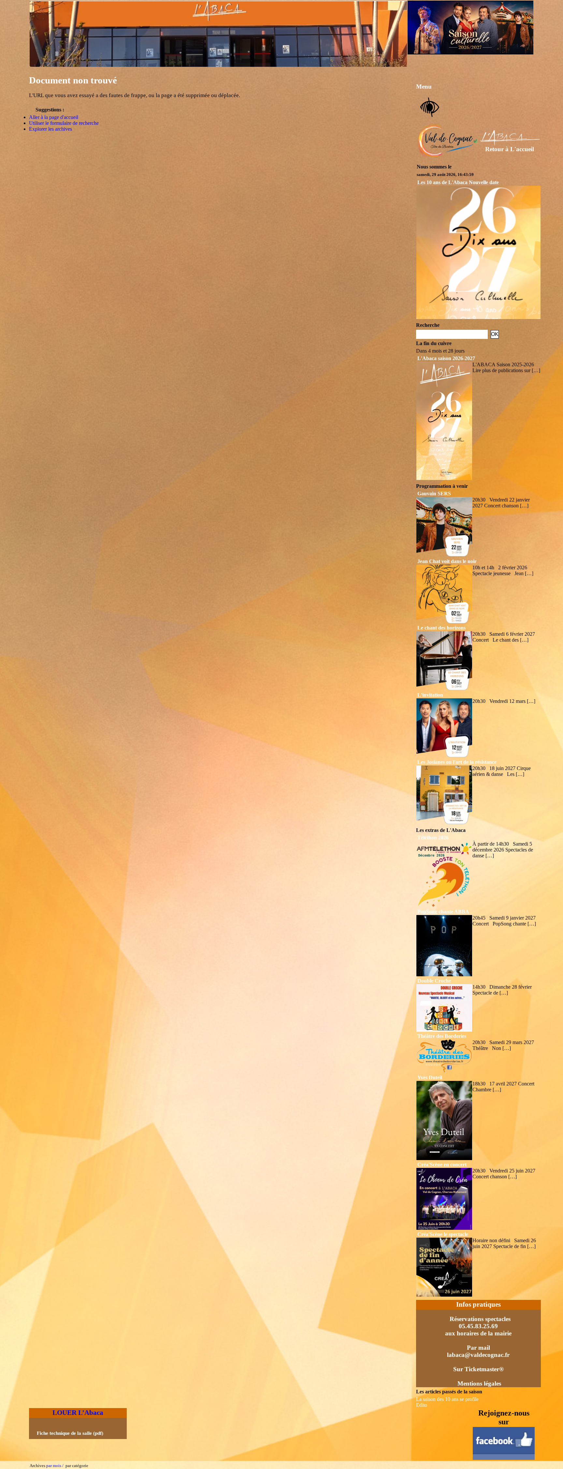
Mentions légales (479, 1383)
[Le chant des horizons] (444, 688)
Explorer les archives (50, 129)
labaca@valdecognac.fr (478, 1354)
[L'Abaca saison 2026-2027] (444, 478)
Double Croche (434, 980)
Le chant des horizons (441, 628)
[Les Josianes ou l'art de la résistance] (444, 822)
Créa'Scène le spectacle (442, 1234)
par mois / (55, 1465)
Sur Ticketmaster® (478, 1369)
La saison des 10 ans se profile (447, 1399)
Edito (421, 1405)
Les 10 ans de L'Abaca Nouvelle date (458, 182)
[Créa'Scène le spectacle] (444, 1295)
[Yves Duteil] (444, 1158)
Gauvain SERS (434, 493)
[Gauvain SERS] (444, 555)
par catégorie (76, 1465)
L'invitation (430, 695)
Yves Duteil (429, 1077)
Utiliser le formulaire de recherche (64, 123)
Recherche (428, 325)
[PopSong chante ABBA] (444, 974)
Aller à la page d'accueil (53, 117)
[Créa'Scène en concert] (444, 1228)
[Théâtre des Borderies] (444, 1071)
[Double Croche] (444, 1030)
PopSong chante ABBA (443, 911)
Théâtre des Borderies (441, 1036)
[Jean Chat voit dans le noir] (444, 621)
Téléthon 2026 (433, 837)
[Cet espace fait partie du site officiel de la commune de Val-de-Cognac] (447, 156)
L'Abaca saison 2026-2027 (446, 358)
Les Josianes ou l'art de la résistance (457, 762)
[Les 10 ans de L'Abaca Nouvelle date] (478, 317)
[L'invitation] (444, 756)
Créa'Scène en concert (442, 1164)
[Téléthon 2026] (444, 905)
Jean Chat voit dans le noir (447, 561)
